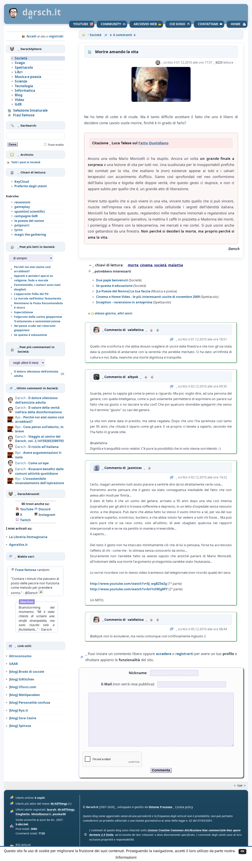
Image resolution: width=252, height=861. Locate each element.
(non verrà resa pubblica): (128, 684)
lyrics (18, 230)
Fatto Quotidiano (153, 143)
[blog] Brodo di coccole (26, 671)
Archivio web (145, 24)
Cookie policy (184, 807)
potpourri (21, 225)
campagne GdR (26, 216)
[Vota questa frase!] (40, 593)
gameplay (22, 207)
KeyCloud (21, 181)
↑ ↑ (239, 786)
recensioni (22, 202)
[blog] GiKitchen (21, 679)
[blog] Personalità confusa (29, 702)
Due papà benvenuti (112, 280)
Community (111, 24)
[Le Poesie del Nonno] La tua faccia (123, 291)
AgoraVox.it (18, 544)
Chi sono (177, 24)
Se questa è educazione (114, 286)
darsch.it (41, 12)
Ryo (18, 417)
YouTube (80, 24)
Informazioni (126, 857)
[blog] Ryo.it (18, 710)
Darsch (20, 398)
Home (235, 24)
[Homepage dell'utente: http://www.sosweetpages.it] (158, 330)
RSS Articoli (23, 845)
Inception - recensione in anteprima (124, 302)
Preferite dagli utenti (30, 186)
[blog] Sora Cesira (22, 718)
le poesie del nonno (29, 221)
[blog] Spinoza (20, 726)
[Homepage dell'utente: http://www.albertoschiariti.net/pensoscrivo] (152, 377)
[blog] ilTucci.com (22, 687)
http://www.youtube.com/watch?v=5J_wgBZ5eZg (128, 583)
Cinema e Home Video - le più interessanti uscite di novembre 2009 (148, 297)
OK (242, 851)
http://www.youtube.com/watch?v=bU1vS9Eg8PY (129, 589)
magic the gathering (30, 234)
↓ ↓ (122, 35)
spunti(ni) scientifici (29, 211)
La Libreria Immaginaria (28, 537)
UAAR (13, 664)
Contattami (208, 24)
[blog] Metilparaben (24, 695)
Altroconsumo (20, 656)
